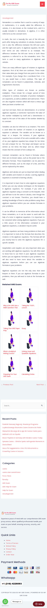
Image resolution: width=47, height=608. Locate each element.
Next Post (41, 384)
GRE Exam (6, 483)
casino (4, 469)
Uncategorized (7, 18)
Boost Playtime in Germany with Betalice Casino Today (22, 438)
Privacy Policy (11, 549)
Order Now (10, 554)
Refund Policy (11, 546)
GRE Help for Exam (9, 487)
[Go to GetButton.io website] (5, 605)
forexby (5, 479)
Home (8, 540)
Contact (9, 552)
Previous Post (7, 384)
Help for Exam (7, 490)
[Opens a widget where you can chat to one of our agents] (39, 604)
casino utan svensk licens (11, 472)
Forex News (6, 476)
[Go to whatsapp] (5, 601)
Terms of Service (12, 543)
